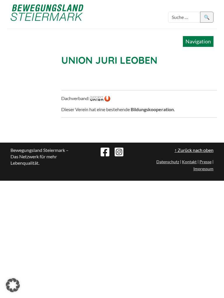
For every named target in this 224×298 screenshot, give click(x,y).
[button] (13, 285)
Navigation (198, 41)
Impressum (203, 168)
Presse (205, 161)
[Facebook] (105, 151)
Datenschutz (167, 161)
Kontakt (189, 161)
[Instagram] (119, 151)
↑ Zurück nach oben (194, 150)
